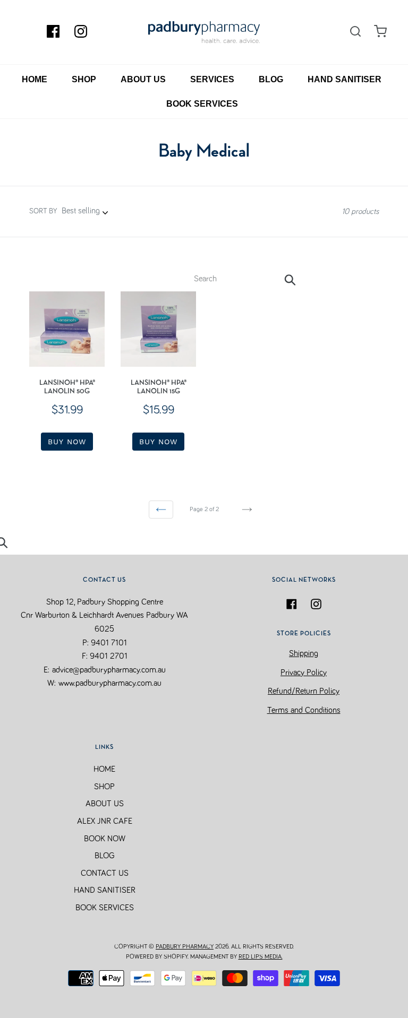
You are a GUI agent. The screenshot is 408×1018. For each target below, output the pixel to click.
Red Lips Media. (261, 957)
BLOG (271, 79)
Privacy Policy (303, 672)
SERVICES (212, 79)
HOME (34, 79)
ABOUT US (143, 79)
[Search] (355, 32)
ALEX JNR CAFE (104, 821)
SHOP (84, 79)
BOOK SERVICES (202, 103)
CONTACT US (105, 873)
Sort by (43, 211)
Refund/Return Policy (303, 691)
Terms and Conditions (304, 710)
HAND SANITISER (344, 79)
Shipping (303, 653)
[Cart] (380, 31)
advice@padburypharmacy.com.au (109, 670)
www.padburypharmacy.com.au (110, 683)
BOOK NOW (104, 838)
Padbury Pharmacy (185, 947)
